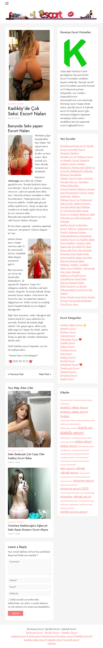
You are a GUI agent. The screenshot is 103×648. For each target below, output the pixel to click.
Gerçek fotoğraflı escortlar (86, 446)
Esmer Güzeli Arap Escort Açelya (77, 297)
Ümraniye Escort (68, 375)
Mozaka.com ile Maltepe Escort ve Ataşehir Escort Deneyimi (76, 158)
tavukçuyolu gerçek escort (68, 465)
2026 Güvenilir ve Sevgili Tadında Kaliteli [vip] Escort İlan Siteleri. (76, 290)
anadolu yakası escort (35, 640)
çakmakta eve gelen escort (82, 477)
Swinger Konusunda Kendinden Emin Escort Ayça (76, 302)
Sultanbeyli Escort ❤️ (71, 364)
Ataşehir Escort (68, 328)
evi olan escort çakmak (67, 442)
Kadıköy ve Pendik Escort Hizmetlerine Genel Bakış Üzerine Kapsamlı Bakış (73, 279)
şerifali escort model (86, 504)
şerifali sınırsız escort (73, 512)
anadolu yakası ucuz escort (68, 428)
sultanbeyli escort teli (66, 454)
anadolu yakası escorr (74, 407)
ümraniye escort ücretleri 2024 (70, 493)
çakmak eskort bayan (66, 477)
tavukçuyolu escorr (66, 461)
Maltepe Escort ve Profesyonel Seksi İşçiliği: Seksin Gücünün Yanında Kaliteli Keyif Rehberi (76, 203)
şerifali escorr (64, 504)
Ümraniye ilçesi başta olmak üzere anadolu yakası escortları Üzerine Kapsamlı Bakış (76, 257)
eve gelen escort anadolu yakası (82, 438)
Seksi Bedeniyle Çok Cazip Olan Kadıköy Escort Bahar (26, 456)
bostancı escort (66, 636)
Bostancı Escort (68, 332)
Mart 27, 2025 (13, 118)
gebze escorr (68, 446)
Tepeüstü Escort (68, 372)
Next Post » (45, 374)
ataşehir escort (55, 640)
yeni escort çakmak (72, 468)
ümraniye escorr (83, 480)
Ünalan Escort (67, 379)
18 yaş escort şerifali (66, 400)
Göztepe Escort (68, 350)
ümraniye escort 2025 (74, 488)
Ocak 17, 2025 (14, 533)
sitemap (51, 643)
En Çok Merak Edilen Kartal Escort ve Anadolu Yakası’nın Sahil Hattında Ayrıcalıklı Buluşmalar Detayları (77, 216)
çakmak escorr (69, 472)
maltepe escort (19, 636)
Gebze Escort (67, 346)
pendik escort (72, 640)
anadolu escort (64, 404)
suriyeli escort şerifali (81, 457)
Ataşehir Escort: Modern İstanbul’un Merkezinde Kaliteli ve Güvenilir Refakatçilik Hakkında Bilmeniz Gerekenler (77, 169)
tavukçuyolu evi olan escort (80, 461)
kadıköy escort (83, 636)
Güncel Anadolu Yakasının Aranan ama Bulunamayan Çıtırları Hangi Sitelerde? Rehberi (77, 193)
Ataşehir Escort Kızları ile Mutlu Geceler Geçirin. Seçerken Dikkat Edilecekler (76, 182)
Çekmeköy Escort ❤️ (71, 339)
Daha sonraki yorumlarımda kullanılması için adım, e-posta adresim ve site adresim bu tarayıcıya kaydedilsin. (29, 603)
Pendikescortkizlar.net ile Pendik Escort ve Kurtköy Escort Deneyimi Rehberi (77, 149)
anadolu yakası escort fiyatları (74, 414)
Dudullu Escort (67, 343)
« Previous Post (15, 374)
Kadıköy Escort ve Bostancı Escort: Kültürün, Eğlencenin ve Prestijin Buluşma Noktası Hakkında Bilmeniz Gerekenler (76, 231)
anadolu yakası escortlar (68, 420)
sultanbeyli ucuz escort (67, 457)
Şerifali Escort (67, 361)
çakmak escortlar (84, 473)
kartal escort (35, 636)
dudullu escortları (65, 438)
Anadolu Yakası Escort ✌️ (73, 325)
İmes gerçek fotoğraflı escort (69, 501)
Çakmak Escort (67, 336)
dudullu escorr (72, 432)
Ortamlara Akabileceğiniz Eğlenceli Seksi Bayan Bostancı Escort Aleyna (28, 528)
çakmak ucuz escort (66, 481)
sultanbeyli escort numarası (80, 450)
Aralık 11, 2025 (14, 462)
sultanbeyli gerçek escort (81, 454)
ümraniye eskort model (87, 493)
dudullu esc (85, 427)
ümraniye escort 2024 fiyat (68, 485)
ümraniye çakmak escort (75, 496)
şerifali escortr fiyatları (67, 508)
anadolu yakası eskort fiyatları (85, 420)
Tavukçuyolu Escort (70, 368)
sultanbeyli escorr (65, 450)
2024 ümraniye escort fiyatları (82, 400)
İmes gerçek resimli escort (86, 501)
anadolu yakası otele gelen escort (70, 424)
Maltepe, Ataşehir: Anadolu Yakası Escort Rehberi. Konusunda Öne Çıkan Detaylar (77, 268)
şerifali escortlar (74, 504)
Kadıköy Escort (16, 104)
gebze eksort (83, 441)
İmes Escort (66, 354)
